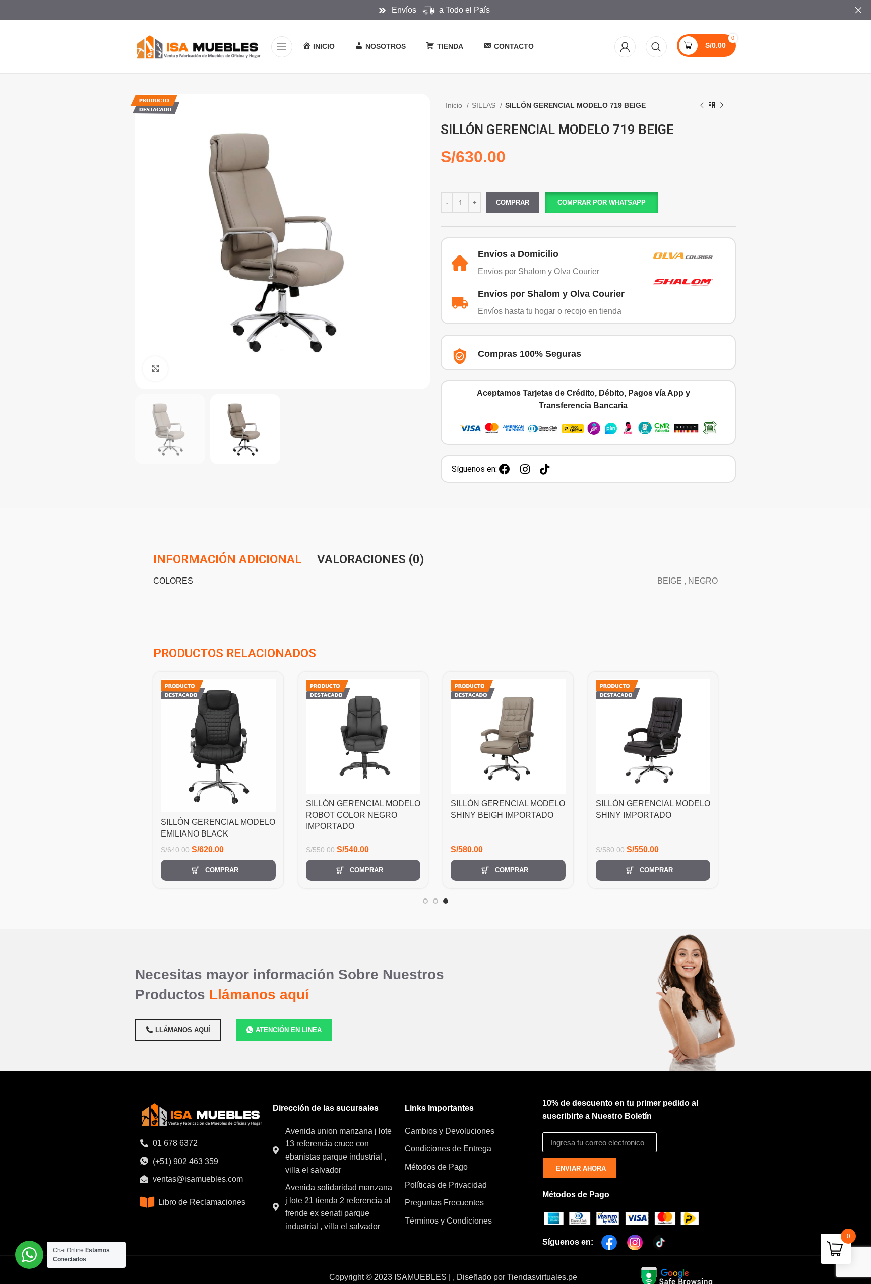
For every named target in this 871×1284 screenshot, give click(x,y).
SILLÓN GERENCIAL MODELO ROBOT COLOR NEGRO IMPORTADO (363, 814)
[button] (601, 202)
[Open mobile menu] (281, 47)
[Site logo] (198, 46)
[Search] (656, 47)
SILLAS (484, 105)
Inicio (455, 105)
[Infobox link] (542, 263)
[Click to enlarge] (155, 368)
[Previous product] (702, 106)
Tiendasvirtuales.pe (542, 1277)
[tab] (227, 559)
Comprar (512, 202)
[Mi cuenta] (625, 47)
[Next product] (722, 106)
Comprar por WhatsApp (601, 202)
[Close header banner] (858, 10)
